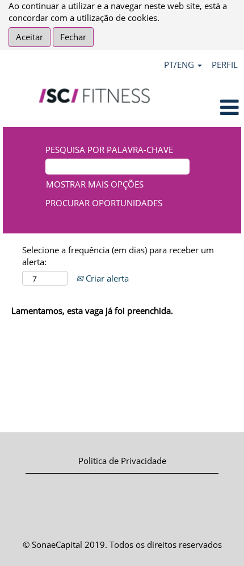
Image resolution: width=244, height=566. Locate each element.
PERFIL (225, 64)
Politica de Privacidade (122, 460)
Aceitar (29, 36)
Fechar (73, 36)
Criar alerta (106, 278)
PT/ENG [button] (180, 64)
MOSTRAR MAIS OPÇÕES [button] (95, 184)
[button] (203, 108)
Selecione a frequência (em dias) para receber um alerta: (118, 255)
